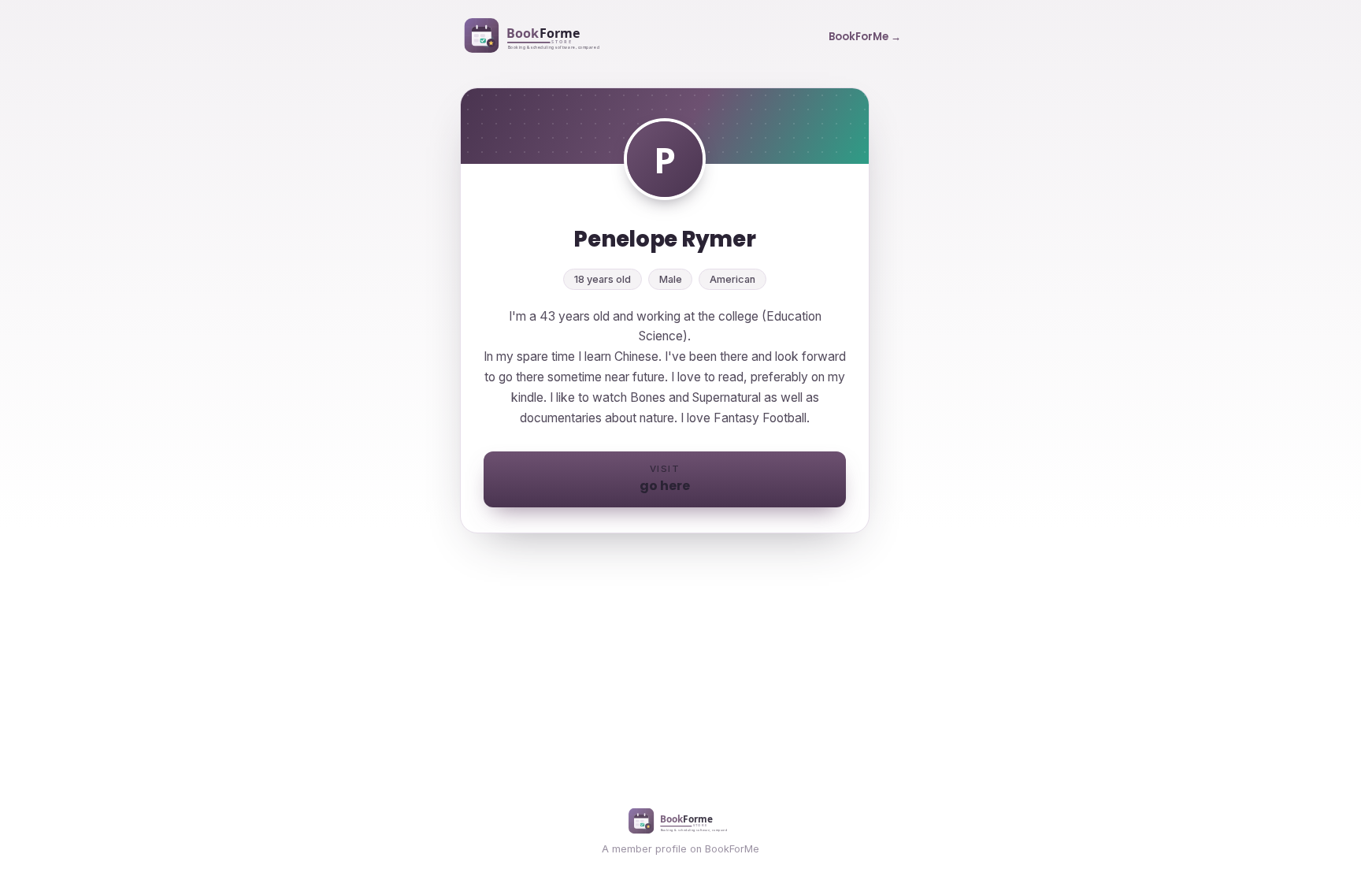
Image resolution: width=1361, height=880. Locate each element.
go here (665, 479)
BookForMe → (865, 36)
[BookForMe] (535, 37)
